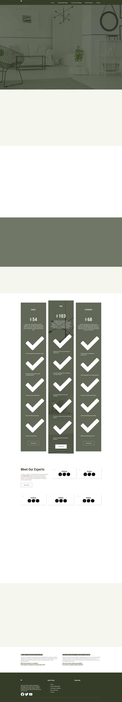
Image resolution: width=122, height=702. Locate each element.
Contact (98, 2)
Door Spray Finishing (76, 2)
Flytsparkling (26, 475)
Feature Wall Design (62, 2)
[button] (32, 654)
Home (52, 2)
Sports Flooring (88, 2)
